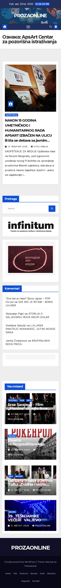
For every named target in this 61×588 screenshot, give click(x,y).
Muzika (12, 436)
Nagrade (25, 581)
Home (8, 573)
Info (29, 400)
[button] (50, 26)
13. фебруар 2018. (18, 146)
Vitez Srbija (40, 146)
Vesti (42, 573)
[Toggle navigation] (28, 27)
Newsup (49, 562)
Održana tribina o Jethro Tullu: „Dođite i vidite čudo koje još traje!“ (30, 484)
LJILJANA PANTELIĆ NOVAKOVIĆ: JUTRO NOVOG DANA (30, 329)
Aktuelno (51, 573)
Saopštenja (11, 115)
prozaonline (43, 490)
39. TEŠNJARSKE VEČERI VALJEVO (24, 518)
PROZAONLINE (30, 16)
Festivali (13, 400)
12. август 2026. (21, 490)
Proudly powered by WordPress (20, 562)
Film (22, 400)
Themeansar (30, 566)
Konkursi (24, 573)
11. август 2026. (20, 525)
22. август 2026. (21, 414)
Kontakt (36, 581)
